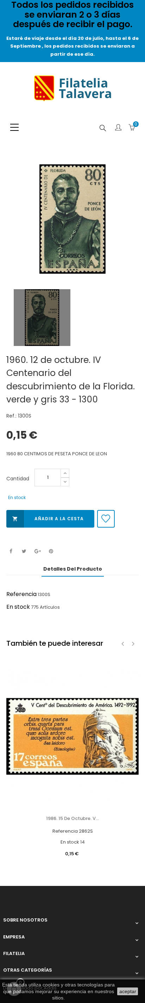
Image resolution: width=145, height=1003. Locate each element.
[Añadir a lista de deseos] (106, 519)
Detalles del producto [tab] (72, 568)
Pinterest (50, 551)
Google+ (37, 551)
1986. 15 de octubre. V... (72, 818)
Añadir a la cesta (48, 519)
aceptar (127, 991)
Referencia (21, 594)
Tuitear (24, 551)
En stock (18, 607)
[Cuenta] (118, 128)
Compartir (10, 551)
